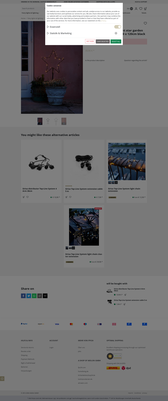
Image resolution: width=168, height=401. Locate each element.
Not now (90, 41)
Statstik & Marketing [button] (61, 33)
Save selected (102, 41)
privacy (103, 21)
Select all (116, 41)
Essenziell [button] (55, 26)
